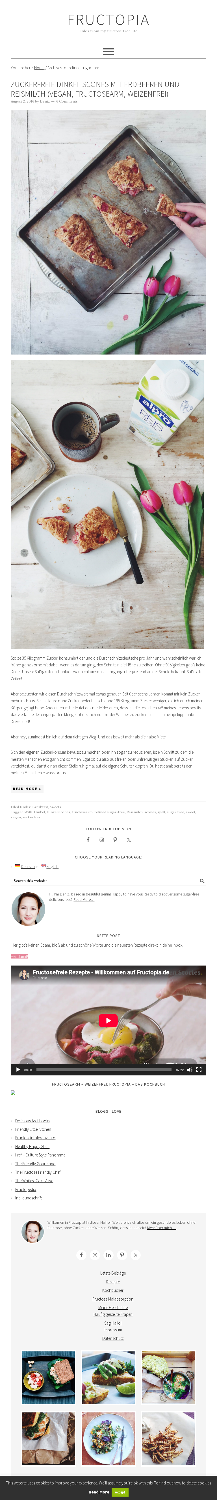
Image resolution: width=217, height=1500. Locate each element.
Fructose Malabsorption (112, 1299)
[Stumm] (190, 1070)
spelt (161, 812)
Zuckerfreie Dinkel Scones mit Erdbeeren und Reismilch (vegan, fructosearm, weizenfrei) (95, 89)
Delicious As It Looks (32, 1120)
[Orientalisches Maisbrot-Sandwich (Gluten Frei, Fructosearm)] (48, 1438)
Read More (99, 1492)
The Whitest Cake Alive (34, 1180)
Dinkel (39, 812)
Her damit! (19, 956)
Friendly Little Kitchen (33, 1129)
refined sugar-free (109, 812)
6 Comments (67, 101)
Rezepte (113, 1281)
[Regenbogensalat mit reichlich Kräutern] (108, 1438)
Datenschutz (113, 1338)
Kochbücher (112, 1290)
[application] (108, 1020)
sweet (190, 812)
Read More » (27, 788)
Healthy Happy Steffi (32, 1146)
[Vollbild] (199, 1070)
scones (150, 812)
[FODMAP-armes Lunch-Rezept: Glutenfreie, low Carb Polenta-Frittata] (108, 1377)
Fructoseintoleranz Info (35, 1137)
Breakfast (40, 807)
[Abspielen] (18, 1070)
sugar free (175, 812)
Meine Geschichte (113, 1307)
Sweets (55, 807)
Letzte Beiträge (113, 1273)
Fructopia (108, 19)
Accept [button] (120, 1492)
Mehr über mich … (161, 1227)
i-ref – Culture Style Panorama (40, 1155)
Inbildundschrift (28, 1198)
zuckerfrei (31, 817)
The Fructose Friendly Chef (37, 1172)
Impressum (113, 1329)
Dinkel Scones (58, 812)
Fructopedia (25, 1189)
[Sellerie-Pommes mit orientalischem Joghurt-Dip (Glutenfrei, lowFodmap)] (168, 1438)
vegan (16, 817)
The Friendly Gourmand (35, 1163)
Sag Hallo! (112, 1323)
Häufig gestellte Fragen (113, 1314)
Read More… (83, 899)
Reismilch (135, 812)
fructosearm (82, 812)
